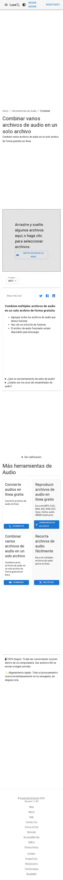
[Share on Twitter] (40, 295)
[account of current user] (6, 4)
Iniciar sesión (32, 5)
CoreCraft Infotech (29, 798)
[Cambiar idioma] (18, 5)
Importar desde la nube (33, 255)
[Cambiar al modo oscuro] (24, 5)
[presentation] (31, 240)
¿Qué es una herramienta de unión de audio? (31, 378)
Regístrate (53, 4)
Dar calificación (32, 457)
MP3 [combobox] (10, 280)
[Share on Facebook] (47, 295)
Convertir (18, 526)
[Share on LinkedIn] (53, 295)
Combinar (18, 582)
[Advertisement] (31, 175)
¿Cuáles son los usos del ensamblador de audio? (28, 384)
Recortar (48, 582)
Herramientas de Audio (24, 110)
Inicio (5, 110)
